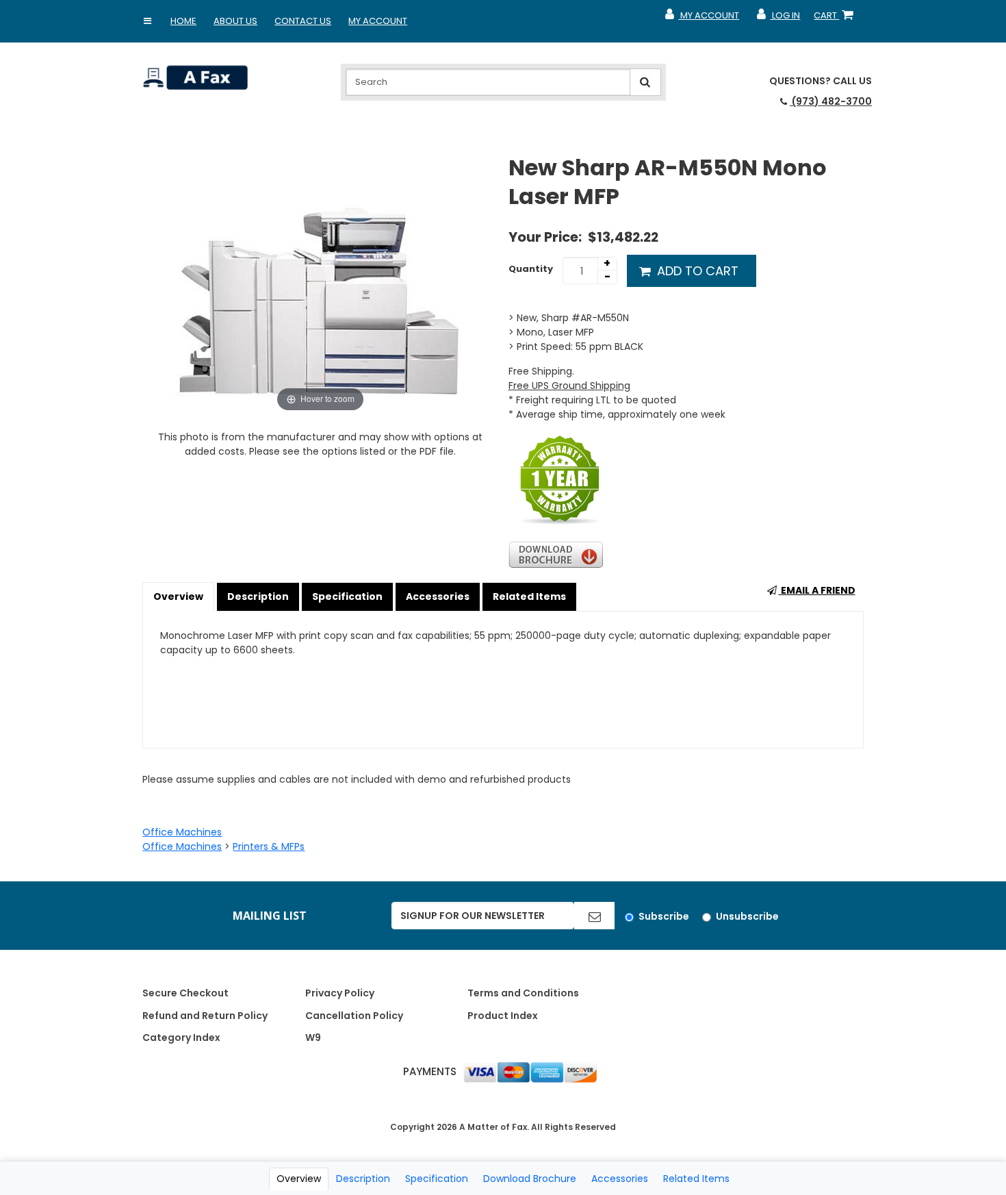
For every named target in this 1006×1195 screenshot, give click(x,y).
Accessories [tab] (619, 1178)
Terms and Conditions (523, 993)
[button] (147, 21)
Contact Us (302, 20)
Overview (178, 596)
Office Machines (182, 832)
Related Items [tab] (696, 1178)
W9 (313, 1037)
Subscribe (664, 916)
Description (258, 596)
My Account (377, 20)
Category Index (181, 1037)
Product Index (502, 1015)
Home (183, 20)
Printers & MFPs (269, 846)
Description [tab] (363, 1178)
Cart (836, 18)
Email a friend (817, 590)
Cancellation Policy (354, 1015)
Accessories (437, 596)
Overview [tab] (298, 1178)
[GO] (594, 915)
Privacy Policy (339, 993)
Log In (777, 18)
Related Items (529, 596)
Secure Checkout (185, 993)
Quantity (530, 268)
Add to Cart (696, 270)
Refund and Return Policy (205, 1015)
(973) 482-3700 (831, 101)
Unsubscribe (747, 916)
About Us (235, 20)
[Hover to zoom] (320, 283)
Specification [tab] (436, 1178)
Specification (347, 596)
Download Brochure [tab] (529, 1178)
